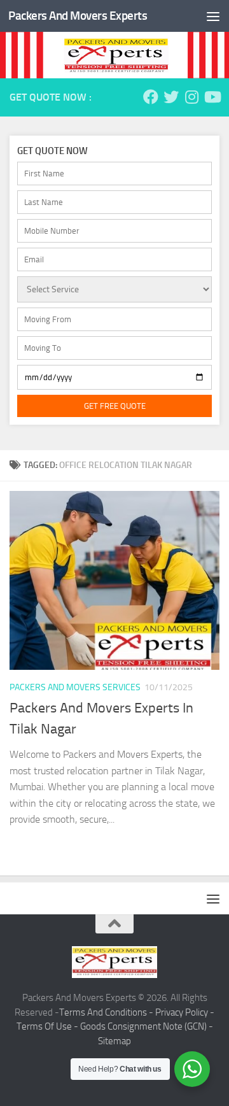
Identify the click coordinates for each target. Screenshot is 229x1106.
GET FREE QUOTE (115, 406)
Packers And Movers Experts (77, 15)
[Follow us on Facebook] (150, 96)
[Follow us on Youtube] (211, 96)
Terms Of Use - (48, 1026)
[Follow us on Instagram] (191, 96)
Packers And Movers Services (75, 687)
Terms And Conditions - (107, 1012)
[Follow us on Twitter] (171, 96)
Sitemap (114, 1041)
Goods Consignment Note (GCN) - (146, 1026)
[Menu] (213, 16)
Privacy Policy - (184, 1012)
